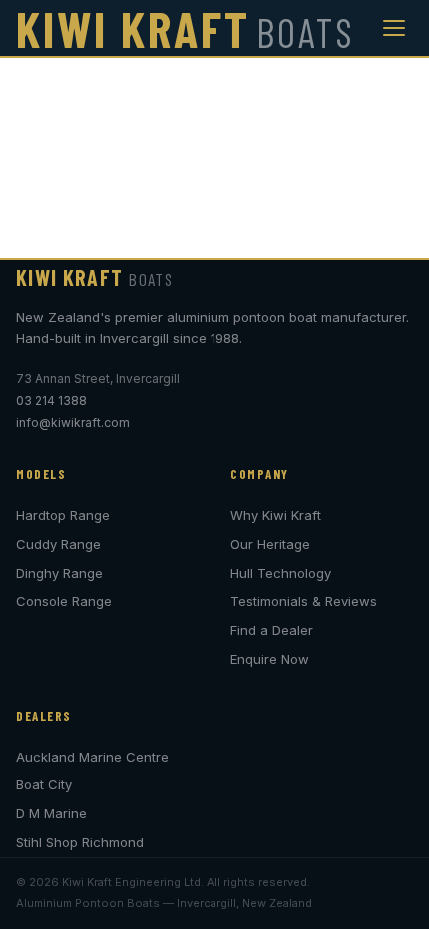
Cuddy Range (58, 544)
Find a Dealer (271, 630)
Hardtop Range (63, 515)
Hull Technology (280, 573)
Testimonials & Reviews (303, 601)
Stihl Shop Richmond (80, 842)
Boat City (44, 784)
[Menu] (394, 28)
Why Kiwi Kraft (275, 515)
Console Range (64, 601)
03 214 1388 (51, 400)
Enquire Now (269, 659)
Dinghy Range (59, 573)
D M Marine (51, 813)
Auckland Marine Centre (92, 757)
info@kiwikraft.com (73, 422)
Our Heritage (270, 544)
